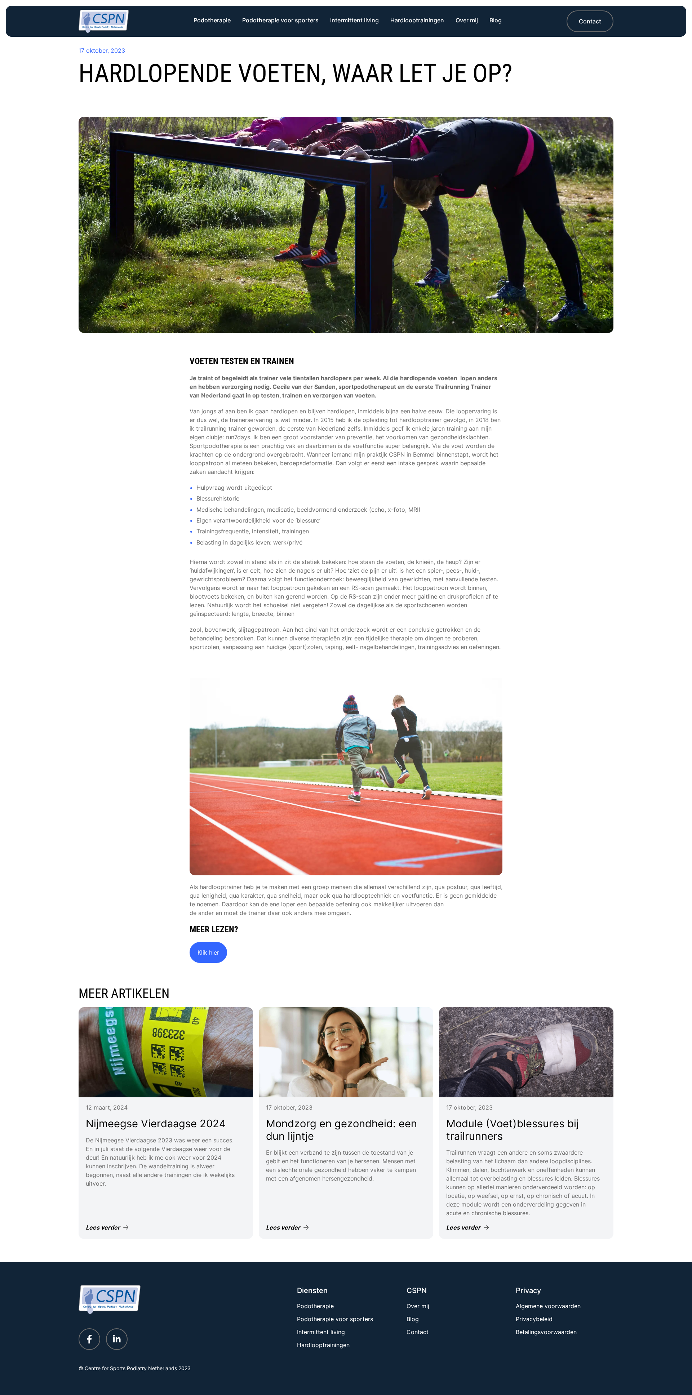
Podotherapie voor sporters (280, 20)
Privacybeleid (534, 1319)
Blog (495, 20)
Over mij (467, 20)
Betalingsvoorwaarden (546, 1332)
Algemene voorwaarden (548, 1306)
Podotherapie (212, 20)
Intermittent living (354, 20)
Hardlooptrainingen (417, 20)
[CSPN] (104, 21)
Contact (590, 21)
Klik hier (208, 952)
